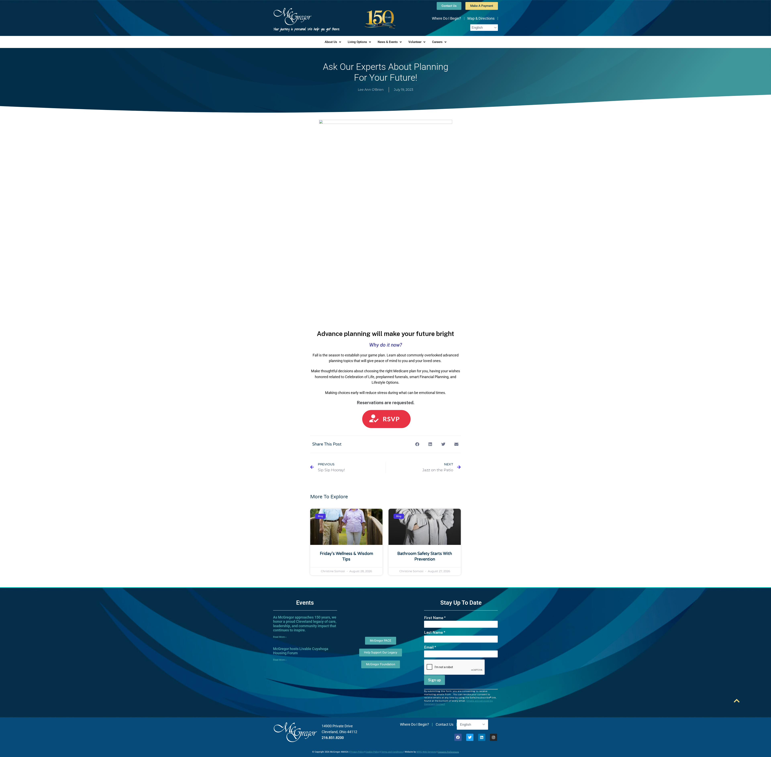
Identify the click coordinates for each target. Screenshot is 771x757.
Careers (437, 42)
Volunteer (414, 42)
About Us (331, 42)
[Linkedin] (481, 737)
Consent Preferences (448, 752)
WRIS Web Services (426, 752)
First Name (435, 618)
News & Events (388, 42)
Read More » (280, 637)
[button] (417, 444)
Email (430, 647)
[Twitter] (469, 737)
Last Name (434, 632)
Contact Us (444, 724)
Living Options (357, 42)
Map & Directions (481, 18)
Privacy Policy (357, 752)
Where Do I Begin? (446, 18)
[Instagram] (493, 737)
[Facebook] (458, 737)
